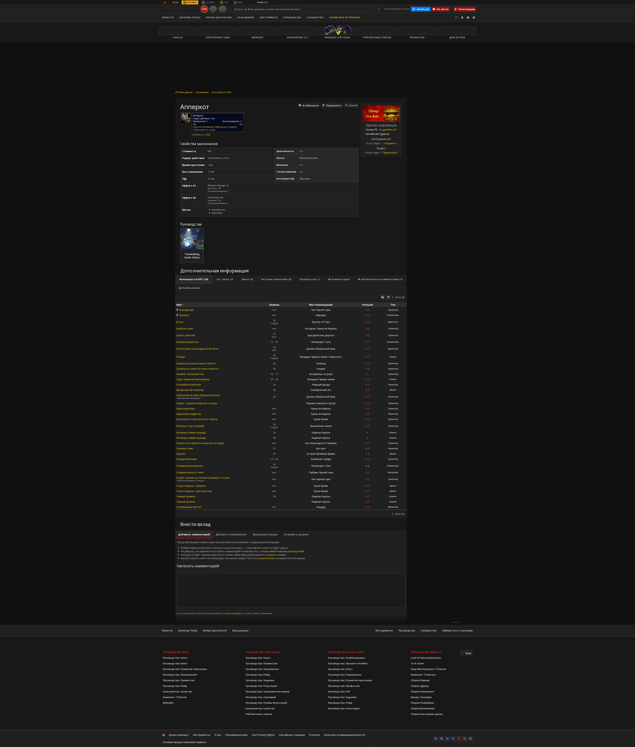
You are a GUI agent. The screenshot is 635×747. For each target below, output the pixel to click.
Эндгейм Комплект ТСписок (428, 669)
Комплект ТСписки (175, 697)
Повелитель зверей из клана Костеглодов (200, 443)
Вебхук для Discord (219, 17)
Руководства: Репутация (261, 685)
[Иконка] (186, 118)
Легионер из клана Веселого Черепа (196, 419)
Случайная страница (292, 734)
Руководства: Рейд (175, 685)
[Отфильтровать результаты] (388, 297)
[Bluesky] (447, 738)
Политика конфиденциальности (344, 734)
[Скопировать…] (382, 297)
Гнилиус (180, 356)
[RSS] (464, 738)
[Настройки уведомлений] (462, 17)
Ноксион (184, 315)
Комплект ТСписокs (423, 674)
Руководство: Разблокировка (346, 657)
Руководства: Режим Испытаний (266, 702)
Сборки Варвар (420, 680)
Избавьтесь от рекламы (344, 17)
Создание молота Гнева (190, 472)
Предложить (390, 152)
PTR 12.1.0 (213, 9)
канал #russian (267, 558)
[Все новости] (164, 2)
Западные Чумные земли (313, 356)
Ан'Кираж (310, 328)
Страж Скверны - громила (190, 485)
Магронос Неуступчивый (190, 425)
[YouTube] (458, 738)
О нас (217, 734)
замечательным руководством (286, 551)
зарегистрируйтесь (235, 613)
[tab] (193, 279)
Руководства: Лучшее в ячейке (348, 663)
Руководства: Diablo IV (426, 652)
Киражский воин (185, 408)
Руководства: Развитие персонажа (185, 669)
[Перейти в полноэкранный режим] (456, 17)
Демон (393, 389)
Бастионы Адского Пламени (321, 443)
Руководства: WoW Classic (346, 652)
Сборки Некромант (423, 691)
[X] (441, 738)
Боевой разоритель (187, 341)
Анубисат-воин (184, 328)
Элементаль (393, 315)
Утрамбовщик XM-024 (188, 507)
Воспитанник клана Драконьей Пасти (197, 348)
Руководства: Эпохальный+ (180, 674)
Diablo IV (265, 2)
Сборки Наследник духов (427, 714)
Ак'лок (179, 321)
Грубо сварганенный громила (193, 379)
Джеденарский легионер (190, 389)
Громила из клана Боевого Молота (196, 363)
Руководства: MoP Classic (263, 652)
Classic (210, 2)
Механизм (393, 472)
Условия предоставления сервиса (184, 742)
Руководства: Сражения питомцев (267, 691)
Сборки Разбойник (422, 702)
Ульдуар (320, 507)
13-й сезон (417, 663)
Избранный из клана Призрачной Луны (198, 395)
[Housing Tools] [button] (189, 17)
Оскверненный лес (320, 389)
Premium (314, 734)
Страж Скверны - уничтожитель (194, 491)
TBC (226, 2)
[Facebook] (453, 738)
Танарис (320, 368)
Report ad (456, 622)
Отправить (389, 143)
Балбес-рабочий (185, 335)
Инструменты (384, 630)
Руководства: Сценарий (261, 697)
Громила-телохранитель (190, 374)
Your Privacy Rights (263, 734)
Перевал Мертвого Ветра (321, 403)
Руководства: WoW (176, 652)
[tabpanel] (291, 405)
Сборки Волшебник (423, 708)
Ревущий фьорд (321, 384)
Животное (393, 321)
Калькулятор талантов (177, 691)
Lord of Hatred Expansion (426, 657)
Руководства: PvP (339, 691)
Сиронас (181, 453)
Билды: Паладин (421, 697)
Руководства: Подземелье (262, 669)
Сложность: (199, 134)
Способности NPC (221, 92)
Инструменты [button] (269, 17)
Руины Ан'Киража (327, 328)
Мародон (321, 315)
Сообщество (315, 17)
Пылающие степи (321, 341)
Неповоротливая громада (191, 432)
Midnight (168, 702)
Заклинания (202, 92)
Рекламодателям (236, 734)
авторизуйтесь (215, 613)
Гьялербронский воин (188, 384)
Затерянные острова (321, 374)
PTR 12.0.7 (222, 9)
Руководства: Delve (175, 663)
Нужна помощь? (179, 734)
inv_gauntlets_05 (387, 129)
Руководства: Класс (175, 657)
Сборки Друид (420, 685)
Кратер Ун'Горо (321, 321)
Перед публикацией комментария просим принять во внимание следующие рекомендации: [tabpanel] (241, 578)
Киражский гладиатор (188, 413)
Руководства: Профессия (178, 680)
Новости (168, 17)
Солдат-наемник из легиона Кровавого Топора (203, 477)
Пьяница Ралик (184, 448)
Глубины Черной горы (321, 472)
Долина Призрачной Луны (320, 348)
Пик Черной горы (320, 309)
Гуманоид (393, 309)
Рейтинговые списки (259, 714)
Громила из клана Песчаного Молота (197, 368)
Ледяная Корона (321, 432)
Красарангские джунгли (321, 335)
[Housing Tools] (187, 630)
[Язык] (473, 17)
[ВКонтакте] (470, 738)
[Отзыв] (468, 17)
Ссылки (353, 105)
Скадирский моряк (186, 459)
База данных (245, 17)
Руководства (292, 17)
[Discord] (435, 738)
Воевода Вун (186, 309)
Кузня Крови (321, 419)
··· (248, 2)
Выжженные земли (321, 425)
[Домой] (179, 9)
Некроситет (335, 356)
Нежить (393, 356)
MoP (240, 2)
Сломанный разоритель (189, 465)
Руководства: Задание (260, 680)
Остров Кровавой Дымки (321, 453)
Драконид (393, 348)
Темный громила (185, 496)
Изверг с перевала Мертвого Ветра (196, 403)
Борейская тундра (321, 459)
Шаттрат (321, 448)
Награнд (320, 363)
